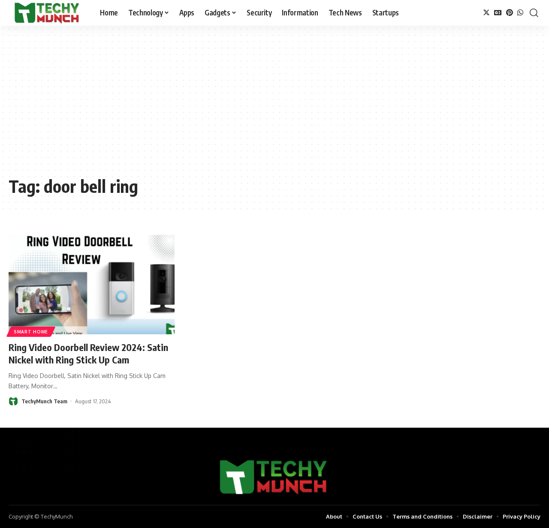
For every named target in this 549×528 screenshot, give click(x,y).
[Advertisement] (274, 107)
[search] (534, 13)
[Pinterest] (509, 12)
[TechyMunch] (47, 13)
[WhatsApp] (520, 12)
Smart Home (31, 331)
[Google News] (498, 12)
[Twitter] (486, 12)
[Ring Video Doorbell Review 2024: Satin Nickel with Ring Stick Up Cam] (92, 284)
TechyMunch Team (44, 401)
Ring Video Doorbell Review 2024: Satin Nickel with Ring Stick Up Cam (88, 353)
